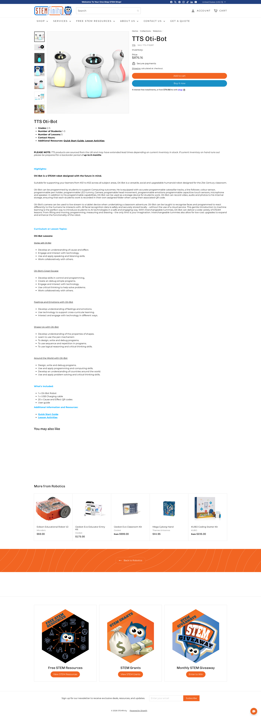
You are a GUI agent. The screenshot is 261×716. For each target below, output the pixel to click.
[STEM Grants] (130, 636)
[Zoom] (88, 72)
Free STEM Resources (94, 21)
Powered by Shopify (138, 710)
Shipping (136, 68)
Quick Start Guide (74, 140)
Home (135, 31)
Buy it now (179, 83)
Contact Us (153, 21)
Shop (41, 21)
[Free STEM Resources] (65, 636)
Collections (145, 31)
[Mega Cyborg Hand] (169, 516)
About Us (128, 21)
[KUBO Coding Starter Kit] (207, 516)
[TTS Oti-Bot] (50, 456)
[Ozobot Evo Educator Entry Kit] (92, 517)
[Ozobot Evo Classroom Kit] (130, 516)
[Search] (138, 10)
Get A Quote (180, 21)
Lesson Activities (95, 140)
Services (61, 21)
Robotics (157, 31)
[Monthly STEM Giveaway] (196, 636)
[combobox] (108, 10)
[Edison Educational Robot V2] (53, 516)
